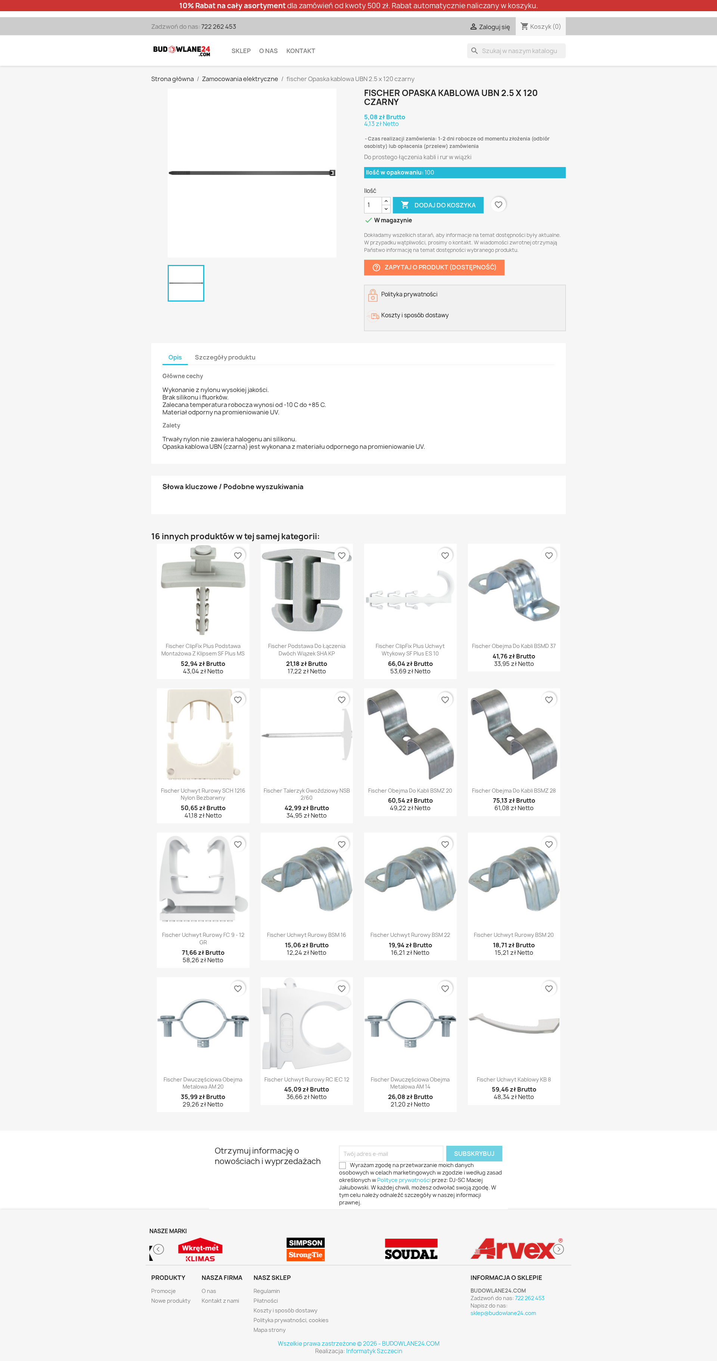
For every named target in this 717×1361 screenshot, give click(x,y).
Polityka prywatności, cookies (291, 1320)
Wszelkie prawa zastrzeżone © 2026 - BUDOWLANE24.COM (359, 1344)
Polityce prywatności (404, 1179)
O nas (268, 51)
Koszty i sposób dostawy (285, 1310)
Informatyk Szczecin (374, 1351)
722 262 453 (218, 26)
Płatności (266, 1300)
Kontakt (300, 51)
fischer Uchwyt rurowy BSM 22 (410, 934)
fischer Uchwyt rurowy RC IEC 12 (306, 1079)
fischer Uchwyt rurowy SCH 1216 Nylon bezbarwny (203, 794)
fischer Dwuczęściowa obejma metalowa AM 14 (410, 1083)
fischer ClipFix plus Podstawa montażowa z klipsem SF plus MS (203, 649)
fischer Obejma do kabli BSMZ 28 (514, 790)
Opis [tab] (175, 357)
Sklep (241, 51)
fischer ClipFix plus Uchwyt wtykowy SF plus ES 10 (410, 649)
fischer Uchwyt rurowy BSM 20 (514, 934)
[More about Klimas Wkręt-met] (200, 1249)
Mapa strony (270, 1329)
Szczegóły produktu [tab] (225, 357)
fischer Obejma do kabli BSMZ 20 (410, 790)
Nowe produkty (170, 1300)
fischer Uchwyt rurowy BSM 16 (306, 934)
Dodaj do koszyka (438, 204)
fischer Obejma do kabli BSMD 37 (514, 645)
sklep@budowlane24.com (503, 1313)
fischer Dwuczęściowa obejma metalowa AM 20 (203, 1083)
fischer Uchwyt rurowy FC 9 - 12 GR (203, 938)
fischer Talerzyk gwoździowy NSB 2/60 (307, 794)
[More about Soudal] (411, 1249)
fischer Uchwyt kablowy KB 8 (514, 1079)
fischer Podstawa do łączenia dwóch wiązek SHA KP (306, 649)
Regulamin (267, 1290)
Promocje (163, 1290)
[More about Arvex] (517, 1249)
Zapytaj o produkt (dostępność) (434, 267)
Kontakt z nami (220, 1300)
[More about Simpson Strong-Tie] (306, 1249)
